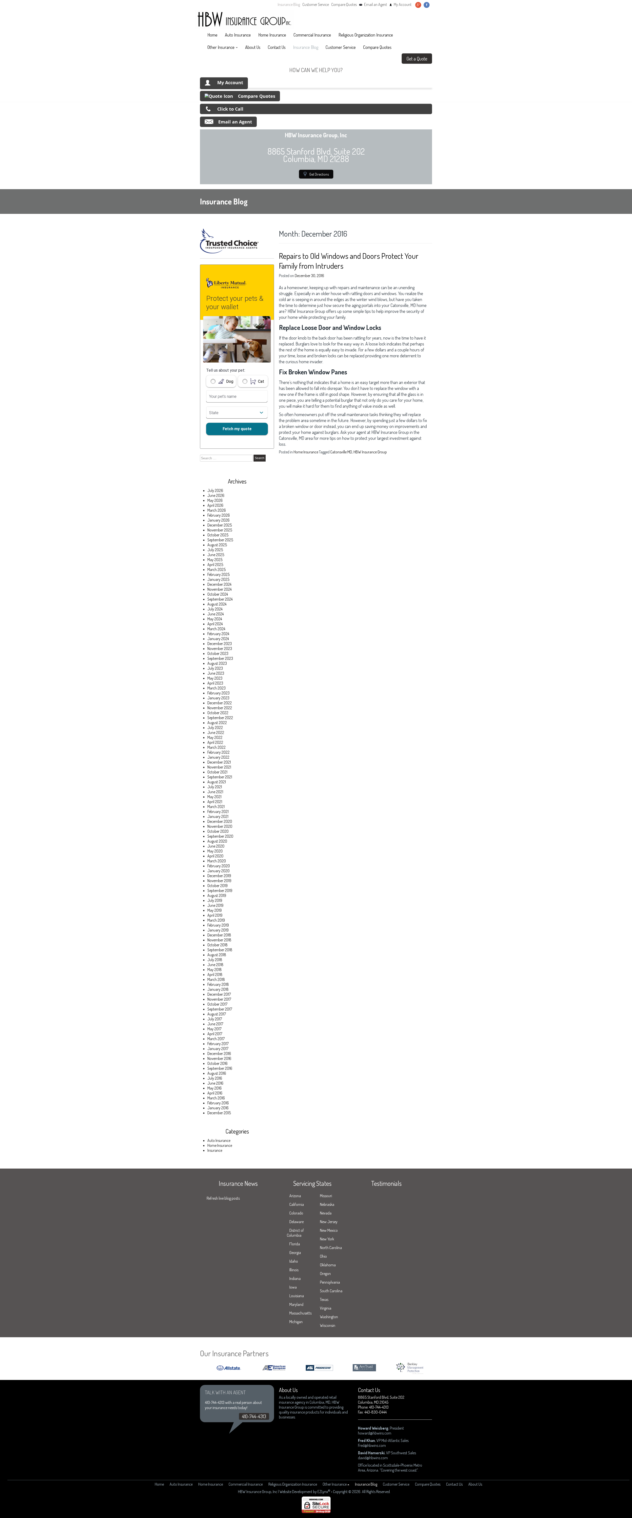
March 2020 (216, 860)
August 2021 (216, 781)
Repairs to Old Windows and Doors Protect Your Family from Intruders (348, 261)
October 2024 (217, 594)
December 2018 (219, 934)
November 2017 (219, 999)
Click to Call (230, 109)
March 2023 (216, 688)
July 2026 (215, 490)
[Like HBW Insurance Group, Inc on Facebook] (426, 5)
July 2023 (215, 668)
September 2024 (220, 599)
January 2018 (218, 989)
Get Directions (319, 174)
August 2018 (216, 954)
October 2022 (217, 712)
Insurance (214, 1150)
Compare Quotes (344, 4)
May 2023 (214, 678)
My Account (403, 4)
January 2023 (218, 697)
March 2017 (216, 1038)
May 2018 (214, 969)
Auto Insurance (238, 35)
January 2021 (217, 816)
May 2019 (214, 910)
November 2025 (219, 529)
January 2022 (218, 757)
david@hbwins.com (373, 1457)
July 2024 (214, 609)
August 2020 (217, 841)
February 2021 (218, 811)
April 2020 (215, 855)
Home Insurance (272, 35)
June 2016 (215, 1083)
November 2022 (219, 707)
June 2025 (215, 554)
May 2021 (214, 796)
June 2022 (215, 732)
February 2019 (218, 925)
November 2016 (219, 1058)
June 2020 (215, 846)
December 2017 (219, 994)
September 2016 (219, 1068)
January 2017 (217, 1048)
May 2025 (214, 559)
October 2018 (217, 944)
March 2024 (216, 628)
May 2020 (215, 851)
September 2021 (219, 776)
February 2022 (218, 752)
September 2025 (220, 539)
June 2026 (215, 495)
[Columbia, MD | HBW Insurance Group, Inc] (244, 19)
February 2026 (218, 515)
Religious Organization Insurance (365, 35)
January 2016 (218, 1107)
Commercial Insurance (312, 35)
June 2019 (215, 905)
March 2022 (216, 747)
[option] (248, 1368)
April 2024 (215, 623)
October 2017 (217, 1004)
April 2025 (215, 564)
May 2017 (214, 1028)
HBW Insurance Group (370, 451)
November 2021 (219, 767)
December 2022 (219, 702)
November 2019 (219, 880)
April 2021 (214, 801)
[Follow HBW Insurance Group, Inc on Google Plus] (418, 5)
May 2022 (214, 737)
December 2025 (219, 525)
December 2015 (219, 1112)
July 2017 (214, 1018)
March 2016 (216, 1097)
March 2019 (216, 920)
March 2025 (216, 569)
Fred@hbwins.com (372, 1445)
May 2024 (214, 618)
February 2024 (218, 633)
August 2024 (216, 604)
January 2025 (218, 579)
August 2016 (216, 1073)
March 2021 (216, 806)
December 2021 (219, 762)
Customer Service (315, 4)
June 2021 (215, 791)
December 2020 (219, 821)
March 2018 (216, 979)
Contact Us (277, 47)
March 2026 (216, 510)
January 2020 (218, 870)
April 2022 (215, 742)
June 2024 (215, 613)
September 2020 (220, 836)
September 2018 (219, 949)
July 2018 (214, 959)
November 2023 (219, 648)
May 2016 (214, 1088)
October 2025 (217, 534)
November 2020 (219, 826)
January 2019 (218, 930)
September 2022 (220, 717)
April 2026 (215, 505)
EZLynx (322, 1491)
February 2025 (218, 574)
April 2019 (214, 915)
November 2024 (219, 589)
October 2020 (218, 831)
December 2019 (219, 875)
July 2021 (214, 786)
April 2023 (215, 683)
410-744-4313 (254, 1416)
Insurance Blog (289, 4)
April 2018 (214, 974)
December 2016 (219, 1053)
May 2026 (215, 500)
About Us (252, 47)
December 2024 (219, 584)
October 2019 (217, 885)
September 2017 (219, 1009)
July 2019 (214, 900)
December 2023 (219, 643)
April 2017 (214, 1033)
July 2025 (215, 549)
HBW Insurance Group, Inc (257, 1491)
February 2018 (218, 984)
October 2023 (217, 653)
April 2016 (214, 1093)
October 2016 (217, 1063)
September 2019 (219, 890)
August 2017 (216, 1014)
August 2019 (216, 895)
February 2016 (218, 1102)
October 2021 (217, 771)
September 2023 (220, 658)
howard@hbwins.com (374, 1433)
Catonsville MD (341, 451)
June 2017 (215, 1023)
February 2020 (218, 865)
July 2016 (214, 1078)
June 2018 (215, 964)
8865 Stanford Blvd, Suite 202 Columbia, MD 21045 (381, 1400)
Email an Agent (375, 4)
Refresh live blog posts (223, 1198)
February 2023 (218, 692)
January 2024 (218, 638)
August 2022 (217, 722)
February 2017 (218, 1043)
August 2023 (217, 663)
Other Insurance (221, 47)
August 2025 (217, 544)
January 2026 (218, 520)
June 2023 (215, 673)
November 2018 (219, 939)
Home (212, 35)
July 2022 (215, 727)
